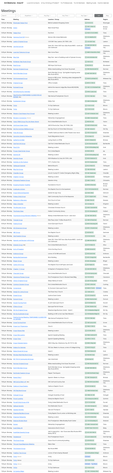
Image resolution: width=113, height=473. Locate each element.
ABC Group (16, 232)
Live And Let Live (18, 46)
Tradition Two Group (19, 453)
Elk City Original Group (20, 310)
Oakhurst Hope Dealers (20, 386)
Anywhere (28, 15)
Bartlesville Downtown (20, 257)
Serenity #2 (16, 155)
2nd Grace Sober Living (20, 125)
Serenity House (18, 158)
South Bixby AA (18, 428)
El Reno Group (17, 306)
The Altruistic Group (19, 207)
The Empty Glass (18, 211)
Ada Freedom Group (19, 236)
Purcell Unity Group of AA (21, 402)
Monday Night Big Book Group (22, 355)
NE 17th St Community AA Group (23, 359)
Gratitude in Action (19, 189)
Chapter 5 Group (18, 177)
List (99, 15)
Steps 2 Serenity (18, 204)
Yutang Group (17, 224)
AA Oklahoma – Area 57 (13, 3)
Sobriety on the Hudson (20, 162)
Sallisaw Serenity (18, 406)
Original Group (18, 83)
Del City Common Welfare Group (23, 129)
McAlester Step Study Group (22, 62)
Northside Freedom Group (21, 373)
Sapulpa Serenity (18, 410)
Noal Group (17, 65)
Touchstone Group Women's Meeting (25, 216)
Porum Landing (18, 399)
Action (15, 28)
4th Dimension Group (20, 228)
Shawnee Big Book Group (21, 413)
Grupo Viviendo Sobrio (20, 343)
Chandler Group (18, 173)
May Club (16, 57)
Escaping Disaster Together (21, 185)
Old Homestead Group (20, 78)
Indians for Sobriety (19, 347)
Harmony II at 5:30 (19, 37)
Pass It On (16, 147)
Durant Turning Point (19, 303)
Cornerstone (17, 288)
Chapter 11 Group (18, 269)
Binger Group (17, 261)
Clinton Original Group (20, 281)
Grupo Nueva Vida (19, 331)
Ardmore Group (18, 254)
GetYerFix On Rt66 (18, 140)
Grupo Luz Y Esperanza (20, 326)
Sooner (15, 424)
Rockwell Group (18, 87)
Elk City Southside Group (21, 314)
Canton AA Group (18, 265)
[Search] (17, 15)
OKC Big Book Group (19, 390)
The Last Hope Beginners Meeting (23, 444)
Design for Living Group (20, 292)
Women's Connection (20, 118)
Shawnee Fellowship (19, 417)
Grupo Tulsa (17, 339)
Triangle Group (18, 220)
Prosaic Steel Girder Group (21, 151)
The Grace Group (18, 440)
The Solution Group (19, 448)
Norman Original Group (20, 69)
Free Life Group (18, 133)
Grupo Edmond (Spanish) (21, 193)
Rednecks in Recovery (20, 200)
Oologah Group (18, 395)
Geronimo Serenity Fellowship (22, 136)
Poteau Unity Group (19, 196)
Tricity (15, 105)
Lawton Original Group (20, 41)
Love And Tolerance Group (21, 52)
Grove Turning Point (19, 322)
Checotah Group (18, 273)
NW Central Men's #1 (19, 382)
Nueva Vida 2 (17, 377)
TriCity (15, 464)
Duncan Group (18, 299)
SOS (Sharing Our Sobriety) (21, 92)
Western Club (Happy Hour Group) (24, 113)
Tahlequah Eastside (19, 166)
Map (107, 15)
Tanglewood (17, 437)
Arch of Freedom (18, 249)
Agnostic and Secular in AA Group (23, 240)
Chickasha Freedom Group (21, 180)
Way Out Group (18, 169)
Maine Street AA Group (20, 351)
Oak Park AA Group (19, 144)
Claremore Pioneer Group (21, 277)
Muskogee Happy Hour (20, 23)
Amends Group (18, 245)
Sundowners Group (19, 101)
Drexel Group (17, 295)
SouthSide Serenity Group (21, 432)
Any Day (46, 15)
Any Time (65, 15)
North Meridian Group (20, 73)
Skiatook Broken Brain (20, 421)
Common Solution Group (21, 284)
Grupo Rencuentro (19, 335)
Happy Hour (17, 33)
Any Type (84, 15)
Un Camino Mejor (18, 471)
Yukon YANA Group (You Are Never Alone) (26, 122)
